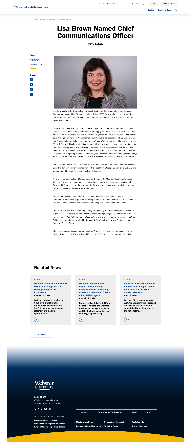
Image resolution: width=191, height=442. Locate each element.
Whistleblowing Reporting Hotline (49, 426)
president (35, 60)
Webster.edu (138, 422)
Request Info (169, 4)
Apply (153, 4)
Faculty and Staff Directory (88, 426)
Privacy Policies (41, 420)
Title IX (54, 420)
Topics (151, 10)
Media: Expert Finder (85, 422)
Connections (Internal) (114, 422)
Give (149, 412)
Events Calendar (139, 426)
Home (36, 19)
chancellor (36, 64)
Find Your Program (135, 4)
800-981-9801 (40, 397)
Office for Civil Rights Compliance (49, 423)
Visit (134, 412)
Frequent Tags (164, 10)
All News (42, 334)
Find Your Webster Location (109, 4)
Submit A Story (111, 426)
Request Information (110, 412)
